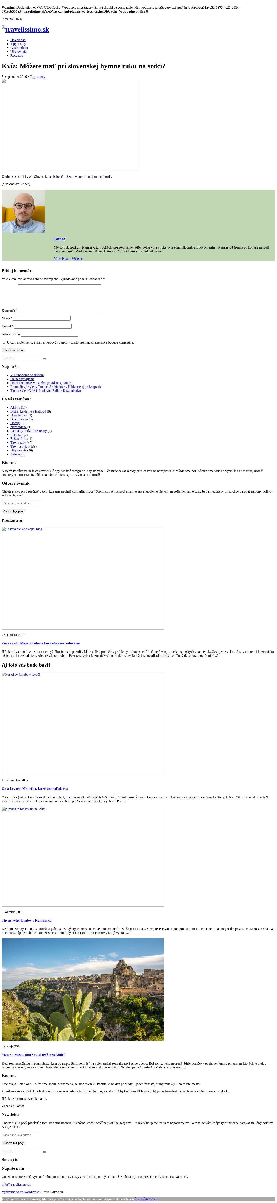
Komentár (10, 310)
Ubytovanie (18, 51)
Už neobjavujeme (22, 379)
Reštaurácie (18, 438)
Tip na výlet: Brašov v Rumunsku (27, 920)
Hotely (15, 423)
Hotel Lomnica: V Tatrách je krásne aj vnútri (40, 383)
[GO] (44, 359)
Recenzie (16, 55)
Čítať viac (149, 1199)
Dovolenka (18, 40)
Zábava (15, 454)
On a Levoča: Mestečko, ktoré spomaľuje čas (35, 788)
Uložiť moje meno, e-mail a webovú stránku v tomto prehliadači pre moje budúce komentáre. (70, 342)
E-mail (7, 326)
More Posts (61, 258)
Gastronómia (19, 48)
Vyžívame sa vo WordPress (20, 1192)
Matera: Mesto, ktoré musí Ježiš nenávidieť (33, 1055)
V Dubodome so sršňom (27, 375)
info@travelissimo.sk (16, 1184)
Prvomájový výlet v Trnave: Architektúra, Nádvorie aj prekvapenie (55, 387)
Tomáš (59, 239)
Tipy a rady (18, 44)
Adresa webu (11, 334)
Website (77, 258)
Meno (7, 318)
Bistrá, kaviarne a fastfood (28, 411)
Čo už (139, 1199)
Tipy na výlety (20, 446)
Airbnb (15, 407)
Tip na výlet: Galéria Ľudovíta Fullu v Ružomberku (45, 390)
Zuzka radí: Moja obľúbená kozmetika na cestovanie (41, 643)
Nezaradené (18, 427)
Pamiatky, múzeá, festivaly (28, 431)
